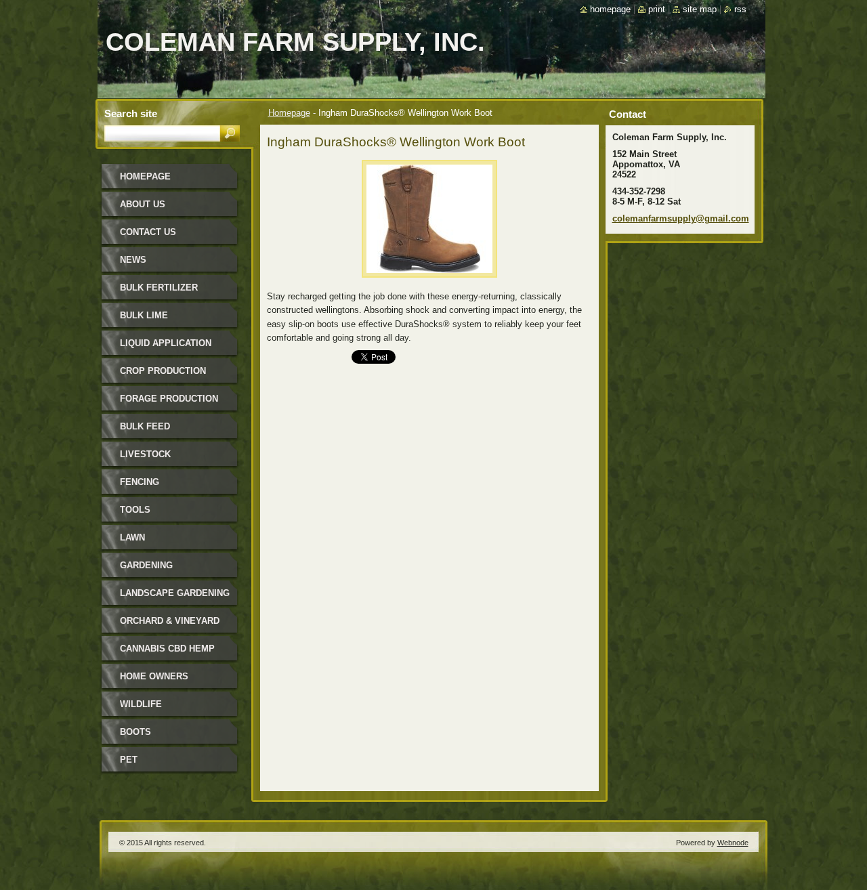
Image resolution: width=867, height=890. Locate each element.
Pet (129, 760)
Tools (135, 510)
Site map (700, 9)
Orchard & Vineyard (169, 621)
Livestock (145, 454)
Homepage (289, 113)
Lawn (132, 537)
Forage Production (169, 399)
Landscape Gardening (175, 593)
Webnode (732, 843)
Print (656, 9)
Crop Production (163, 371)
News (133, 260)
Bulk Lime (144, 315)
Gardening (146, 565)
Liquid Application (165, 343)
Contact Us (148, 232)
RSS (740, 9)
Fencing (139, 482)
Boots (135, 732)
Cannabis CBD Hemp (167, 648)
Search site (130, 113)
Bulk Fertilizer (159, 287)
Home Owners (154, 676)
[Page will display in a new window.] (429, 281)
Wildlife (141, 704)
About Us (142, 204)
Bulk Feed (145, 426)
